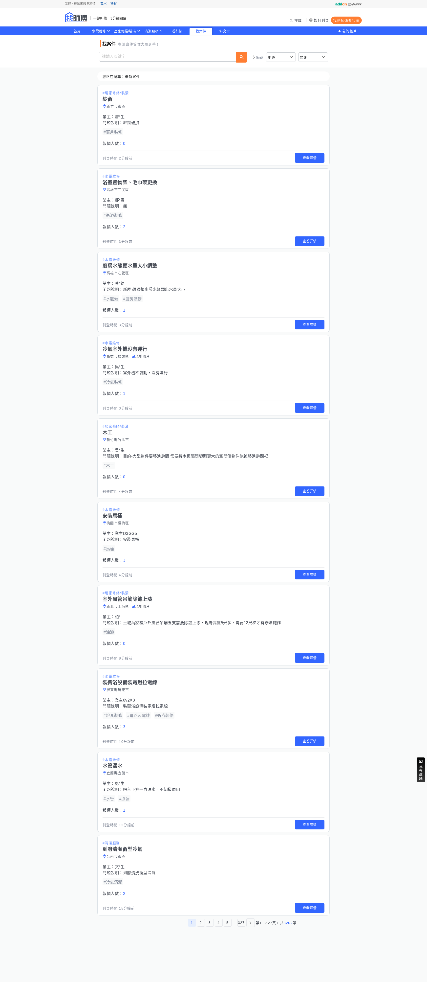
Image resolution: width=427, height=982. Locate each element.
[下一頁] (250, 922)
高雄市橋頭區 (118, 356)
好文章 (224, 31)
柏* (118, 617)
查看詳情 (310, 158)
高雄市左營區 (118, 273)
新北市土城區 (118, 606)
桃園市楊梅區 (118, 523)
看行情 (177, 31)
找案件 (201, 31)
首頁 (77, 31)
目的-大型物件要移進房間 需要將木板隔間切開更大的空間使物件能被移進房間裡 (195, 456)
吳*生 (120, 367)
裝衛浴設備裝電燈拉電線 (145, 706)
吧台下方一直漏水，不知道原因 (151, 789)
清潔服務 (151, 31)
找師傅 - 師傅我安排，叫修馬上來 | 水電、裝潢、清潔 (76, 17)
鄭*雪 (120, 200)
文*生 (120, 867)
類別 (304, 57)
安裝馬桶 (131, 539)
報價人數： (114, 143)
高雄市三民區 (118, 190)
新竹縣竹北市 (118, 440)
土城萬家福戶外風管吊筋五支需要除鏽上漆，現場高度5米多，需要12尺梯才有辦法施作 (202, 623)
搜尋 (298, 21)
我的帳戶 (349, 31)
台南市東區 (116, 856)
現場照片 (142, 356)
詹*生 (120, 117)
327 (241, 923)
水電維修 (99, 31)
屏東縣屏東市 (118, 690)
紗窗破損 (131, 123)
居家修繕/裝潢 (125, 31)
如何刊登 (321, 20)
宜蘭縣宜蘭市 (118, 773)
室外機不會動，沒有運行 (145, 373)
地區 (272, 57)
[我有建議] (421, 769)
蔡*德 (120, 283)
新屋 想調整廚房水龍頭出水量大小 (154, 289)
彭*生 (120, 783)
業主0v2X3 (125, 700)
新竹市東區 (116, 106)
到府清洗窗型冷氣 (139, 873)
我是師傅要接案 (346, 21)
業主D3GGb (126, 533)
